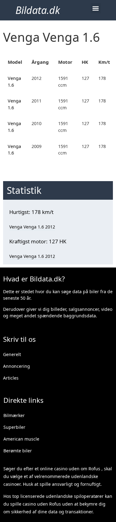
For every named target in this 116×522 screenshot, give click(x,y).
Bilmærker (14, 415)
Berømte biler (17, 451)
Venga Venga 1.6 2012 (32, 227)
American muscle (21, 439)
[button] (96, 8)
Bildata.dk (37, 10)
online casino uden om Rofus (70, 469)
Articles (11, 378)
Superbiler (14, 427)
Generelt (12, 354)
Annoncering (16, 366)
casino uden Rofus (42, 504)
